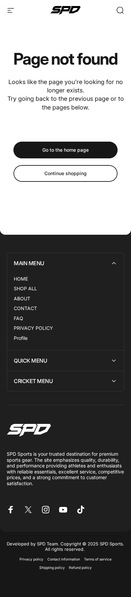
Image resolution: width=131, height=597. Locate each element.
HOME (21, 279)
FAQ (18, 318)
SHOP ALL (25, 288)
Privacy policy (31, 559)
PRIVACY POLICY (33, 328)
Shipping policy (52, 568)
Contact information (63, 559)
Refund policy (80, 568)
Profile (21, 338)
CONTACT (25, 308)
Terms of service (98, 559)
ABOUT (22, 298)
